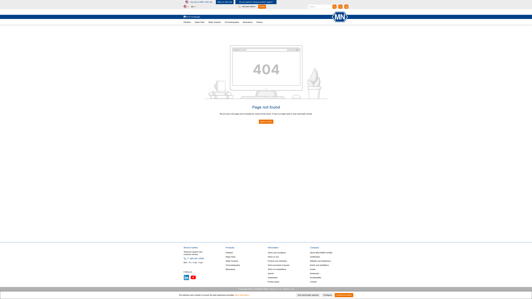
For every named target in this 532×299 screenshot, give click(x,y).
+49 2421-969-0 (248, 6)
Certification (315, 257)
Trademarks (272, 277)
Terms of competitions (277, 269)
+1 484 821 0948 (195, 258)
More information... (242, 295)
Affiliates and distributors (320, 261)
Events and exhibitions (319, 265)
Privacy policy (273, 282)
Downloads (314, 273)
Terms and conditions (277, 253)
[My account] (340, 7)
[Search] (334, 7)
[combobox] (322, 7)
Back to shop (266, 121)
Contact (313, 282)
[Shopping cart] (346, 7)
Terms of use (273, 257)
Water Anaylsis (232, 261)
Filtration (229, 253)
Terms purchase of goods (278, 265)
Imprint (271, 273)
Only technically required (308, 295)
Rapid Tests (230, 257)
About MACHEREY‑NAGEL (321, 253)
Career (313, 269)
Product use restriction (277, 261)
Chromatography (233, 265)
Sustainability (315, 277)
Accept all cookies (344, 295)
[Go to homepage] (257, 17)
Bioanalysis (230, 269)
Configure (327, 295)
